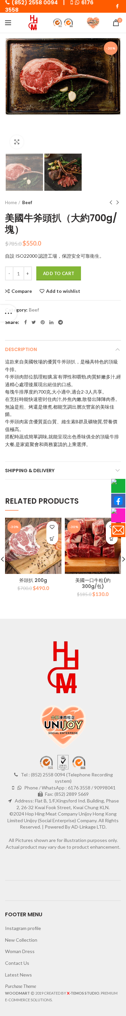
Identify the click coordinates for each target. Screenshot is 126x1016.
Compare (21, 291)
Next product (117, 202)
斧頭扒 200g (33, 580)
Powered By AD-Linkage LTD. (76, 827)
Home (11, 202)
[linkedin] (51, 322)
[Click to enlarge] (17, 142)
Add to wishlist (63, 291)
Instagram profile (23, 928)
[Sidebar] (8, 313)
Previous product (111, 202)
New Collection (21, 940)
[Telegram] (60, 322)
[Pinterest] (42, 322)
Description (21, 349)
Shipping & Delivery (29, 470)
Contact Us (17, 963)
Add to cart (58, 273)
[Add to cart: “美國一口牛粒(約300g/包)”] (112, 538)
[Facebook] (117, 6)
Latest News (18, 975)
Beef (27, 202)
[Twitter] (33, 322)
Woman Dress (20, 951)
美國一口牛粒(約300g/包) (93, 583)
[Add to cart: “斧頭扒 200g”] (52, 538)
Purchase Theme (20, 986)
